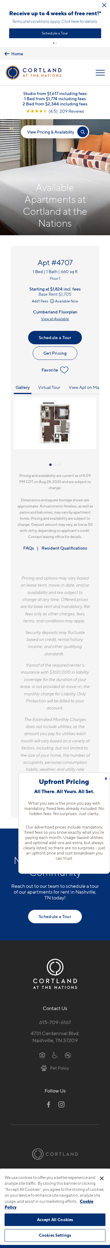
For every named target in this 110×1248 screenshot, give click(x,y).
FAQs (28, 548)
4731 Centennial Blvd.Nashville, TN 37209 (55, 1036)
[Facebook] (48, 1104)
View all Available (55, 319)
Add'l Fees (40, 301)
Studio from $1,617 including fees (55, 93)
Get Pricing (55, 353)
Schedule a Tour (55, 33)
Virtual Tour (49, 387)
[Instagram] (61, 1104)
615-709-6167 (55, 1022)
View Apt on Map (85, 387)
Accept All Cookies (55, 1219)
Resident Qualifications (64, 548)
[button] (53, 43)
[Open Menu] (100, 72)
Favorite (50, 369)
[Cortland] (55, 1154)
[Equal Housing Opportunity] (42, 1054)
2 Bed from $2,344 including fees (55, 103)
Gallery (23, 387)
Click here (70, 21)
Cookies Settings (55, 1235)
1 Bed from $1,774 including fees (55, 98)
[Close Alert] (104, 5)
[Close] (101, 1178)
